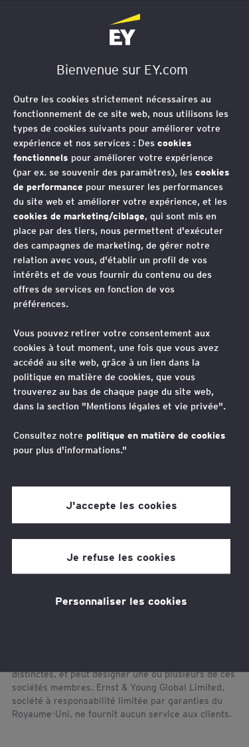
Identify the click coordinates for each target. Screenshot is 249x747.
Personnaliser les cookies (121, 600)
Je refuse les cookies (121, 556)
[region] (124, 336)
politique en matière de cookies (156, 435)
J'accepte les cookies (121, 505)
